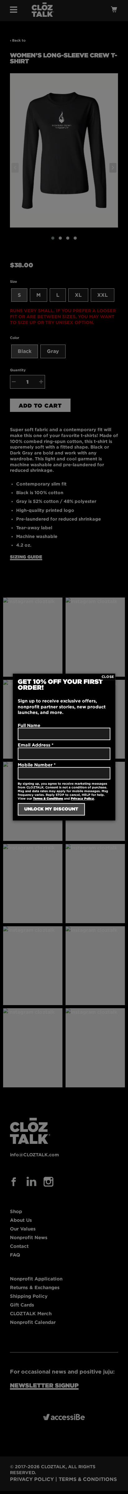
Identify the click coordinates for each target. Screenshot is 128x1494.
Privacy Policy (82, 798)
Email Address (35, 744)
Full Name (29, 725)
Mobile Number (37, 764)
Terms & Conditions (48, 798)
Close (108, 677)
